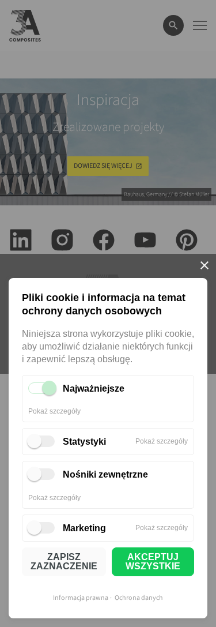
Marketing (84, 528)
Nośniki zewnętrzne (105, 474)
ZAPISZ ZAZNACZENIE (64, 561)
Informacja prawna (80, 598)
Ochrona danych (139, 598)
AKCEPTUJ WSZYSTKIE (153, 561)
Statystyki (84, 441)
